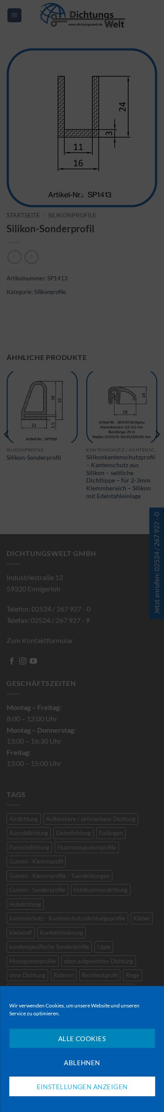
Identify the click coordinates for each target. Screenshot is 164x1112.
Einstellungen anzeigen (82, 1087)
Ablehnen (82, 1063)
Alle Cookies (82, 1038)
